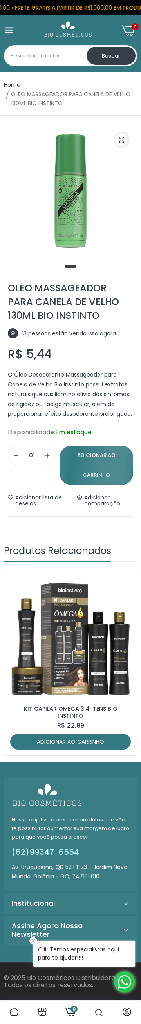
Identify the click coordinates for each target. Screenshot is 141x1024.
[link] (14, 1012)
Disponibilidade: (31, 432)
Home (12, 85)
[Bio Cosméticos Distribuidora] (67, 30)
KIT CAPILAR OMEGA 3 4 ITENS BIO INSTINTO (71, 712)
